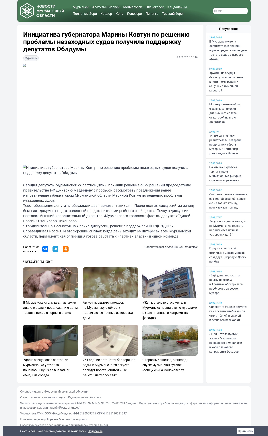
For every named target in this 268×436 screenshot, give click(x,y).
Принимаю (245, 431)
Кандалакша (177, 7)
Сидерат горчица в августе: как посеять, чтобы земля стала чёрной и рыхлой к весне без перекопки (228, 313)
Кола (119, 13)
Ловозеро (134, 13)
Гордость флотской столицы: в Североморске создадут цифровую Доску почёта (227, 254)
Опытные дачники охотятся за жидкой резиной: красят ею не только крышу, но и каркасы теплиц (228, 200)
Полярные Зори (85, 13)
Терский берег (173, 13)
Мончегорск (132, 7)
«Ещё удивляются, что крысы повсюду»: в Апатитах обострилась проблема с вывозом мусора (226, 284)
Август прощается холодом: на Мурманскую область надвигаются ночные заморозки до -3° (228, 227)
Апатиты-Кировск (106, 7)
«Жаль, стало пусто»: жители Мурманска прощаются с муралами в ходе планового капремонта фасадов (225, 342)
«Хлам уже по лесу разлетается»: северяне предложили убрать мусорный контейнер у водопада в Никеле (225, 144)
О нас (24, 397)
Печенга (151, 13)
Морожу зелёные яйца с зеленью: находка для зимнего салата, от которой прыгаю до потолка (224, 113)
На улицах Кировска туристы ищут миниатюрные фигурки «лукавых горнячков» (225, 173)
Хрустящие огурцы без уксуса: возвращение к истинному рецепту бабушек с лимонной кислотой (226, 81)
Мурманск (81, 7)
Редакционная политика (85, 397)
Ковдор (106, 13)
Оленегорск (155, 7)
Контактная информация (48, 397)
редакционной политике (181, 247)
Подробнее (95, 431)
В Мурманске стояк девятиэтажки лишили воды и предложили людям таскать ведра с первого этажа (228, 50)
